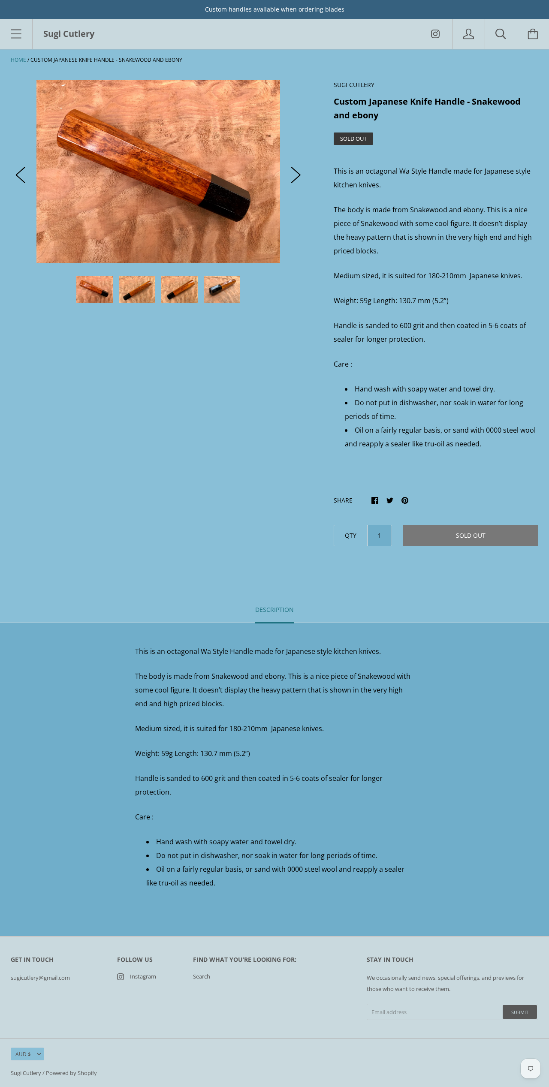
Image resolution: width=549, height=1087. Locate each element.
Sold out (471, 535)
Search (201, 976)
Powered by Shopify (71, 1073)
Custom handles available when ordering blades (274, 9)
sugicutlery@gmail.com (40, 978)
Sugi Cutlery (26, 1073)
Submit (519, 1012)
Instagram (143, 976)
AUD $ (23, 1054)
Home (18, 59)
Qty (350, 535)
